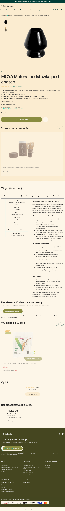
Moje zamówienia (28, 465)
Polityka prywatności (7, 472)
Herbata (10, 15)
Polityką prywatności (12, 317)
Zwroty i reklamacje (7, 469)
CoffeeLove (3, 15)
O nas (3, 485)
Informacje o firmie (6, 489)
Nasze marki (26, 482)
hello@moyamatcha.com (14, 421)
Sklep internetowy (32, 509)
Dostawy (47, 467)
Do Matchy (27, 15)
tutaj (53, 296)
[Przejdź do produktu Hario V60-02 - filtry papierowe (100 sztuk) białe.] (23, 345)
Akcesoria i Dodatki (18, 15)
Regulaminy (4, 465)
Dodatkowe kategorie (7, 491)
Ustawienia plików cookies (9, 467)
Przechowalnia (27, 475)
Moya (2, 72)
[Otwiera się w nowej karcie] (60, 434)
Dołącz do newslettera (12, 311)
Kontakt (3, 487)
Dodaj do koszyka (21, 119)
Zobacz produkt (32, 359)
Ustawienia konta (28, 473)
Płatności (47, 465)
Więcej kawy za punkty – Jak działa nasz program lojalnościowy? (31, 468)
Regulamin (20, 315)
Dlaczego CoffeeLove (7, 482)
